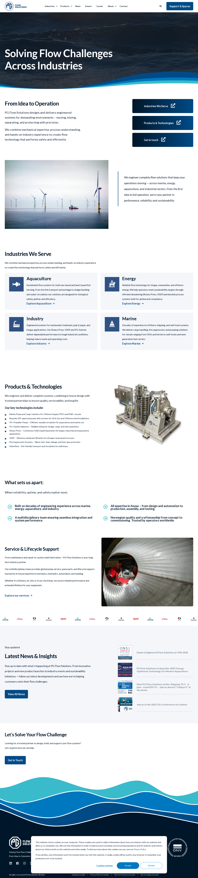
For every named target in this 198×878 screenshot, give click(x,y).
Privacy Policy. (140, 849)
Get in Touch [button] (15, 760)
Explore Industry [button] (37, 343)
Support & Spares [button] (179, 6)
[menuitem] (57, 6)
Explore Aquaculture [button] (39, 303)
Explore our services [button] (17, 595)
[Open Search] (161, 6)
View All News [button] (16, 694)
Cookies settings (104, 865)
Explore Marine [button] (131, 343)
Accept (128, 865)
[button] (5, 872)
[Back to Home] (16, 6)
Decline (151, 865)
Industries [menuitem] (50, 6)
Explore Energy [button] (131, 303)
